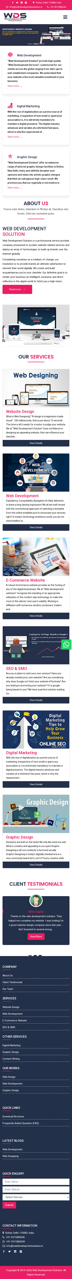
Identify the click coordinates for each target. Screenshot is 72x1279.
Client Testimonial (12, 982)
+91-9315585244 (58, 7)
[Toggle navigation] (65, 17)
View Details (36, 443)
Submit (9, 1205)
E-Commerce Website (15, 1020)
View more (13, 86)
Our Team (8, 988)
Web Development (12, 1013)
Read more (15, 289)
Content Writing (11, 1058)
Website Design (11, 1007)
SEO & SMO (9, 1027)
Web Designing (11, 1156)
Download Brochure (13, 1116)
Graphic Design (11, 1052)
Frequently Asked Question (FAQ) (21, 1123)
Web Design (9, 1076)
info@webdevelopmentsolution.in (26, 7)
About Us (8, 975)
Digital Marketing (11, 1045)
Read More (36, 936)
